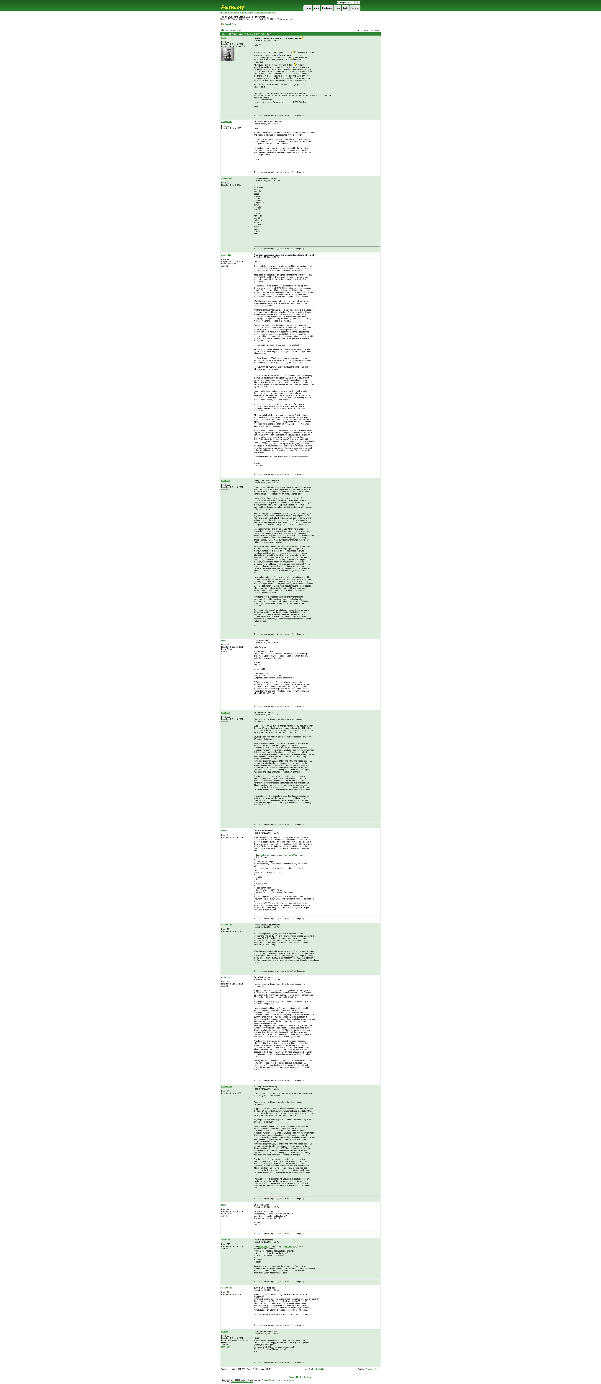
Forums (355, 8)
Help (337, 8)
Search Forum (231, 24)
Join (316, 8)
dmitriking (225, 480)
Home (308, 8)
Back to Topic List (233, 30)
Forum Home (233, 12)
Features (327, 8)
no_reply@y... (291, 855)
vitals (223, 37)
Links (286, 1380)
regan (223, 640)
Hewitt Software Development (242, 1382)
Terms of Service (275, 1380)
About (291, 1380)
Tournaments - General (265, 12)
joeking (289, 19)
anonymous (226, 122)
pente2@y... (263, 855)
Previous (369, 30)
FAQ (345, 8)
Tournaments (247, 12)
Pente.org (237, 5)
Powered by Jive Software (300, 1377)
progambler (226, 255)
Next (377, 30)
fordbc (224, 831)
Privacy (265, 1380)
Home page (226, 1347)
